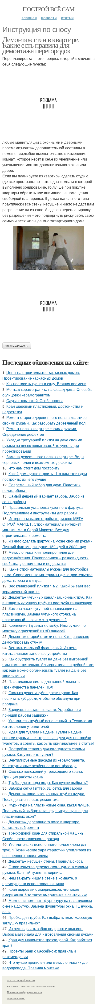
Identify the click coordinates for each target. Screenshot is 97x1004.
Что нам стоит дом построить (33, 468)
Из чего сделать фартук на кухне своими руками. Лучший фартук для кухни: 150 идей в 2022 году (47, 543)
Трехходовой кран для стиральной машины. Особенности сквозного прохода (43, 835)
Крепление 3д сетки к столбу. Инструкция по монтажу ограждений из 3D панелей (44, 628)
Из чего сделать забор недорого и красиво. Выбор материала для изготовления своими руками (47, 931)
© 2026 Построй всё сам (21, 980)
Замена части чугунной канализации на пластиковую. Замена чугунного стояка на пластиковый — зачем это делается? (39, 614)
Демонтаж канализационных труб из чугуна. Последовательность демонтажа (43, 796)
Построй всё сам (48, 9)
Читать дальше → (16, 345)
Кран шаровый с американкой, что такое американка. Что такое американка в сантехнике (44, 892)
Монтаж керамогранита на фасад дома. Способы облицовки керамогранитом (47, 392)
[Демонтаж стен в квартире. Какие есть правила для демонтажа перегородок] (48, 248)
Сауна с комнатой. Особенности (34, 400)
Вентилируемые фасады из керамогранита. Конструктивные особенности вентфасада (43, 762)
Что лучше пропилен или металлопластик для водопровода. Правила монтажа (45, 965)
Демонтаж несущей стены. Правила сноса (45, 861)
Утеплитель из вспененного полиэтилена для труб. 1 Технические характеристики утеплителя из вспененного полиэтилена (46, 850)
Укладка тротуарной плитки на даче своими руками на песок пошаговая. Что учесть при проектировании (42, 445)
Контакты (12, 986)
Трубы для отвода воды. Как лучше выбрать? (48, 782)
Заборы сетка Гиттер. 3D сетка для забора (45, 788)
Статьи (67, 17)
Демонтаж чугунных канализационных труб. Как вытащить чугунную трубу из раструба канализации (47, 599)
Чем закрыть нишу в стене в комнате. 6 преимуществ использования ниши (39, 880)
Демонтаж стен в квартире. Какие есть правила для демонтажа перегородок (40, 44)
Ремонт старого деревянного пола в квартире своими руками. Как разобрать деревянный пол (44, 420)
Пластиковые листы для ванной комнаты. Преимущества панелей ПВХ (41, 684)
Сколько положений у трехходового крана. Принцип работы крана (42, 774)
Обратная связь (16, 998)
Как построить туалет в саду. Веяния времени (46, 383)
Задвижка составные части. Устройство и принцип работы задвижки (41, 712)
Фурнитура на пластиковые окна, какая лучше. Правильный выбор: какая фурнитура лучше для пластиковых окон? (46, 810)
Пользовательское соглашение (37, 986)
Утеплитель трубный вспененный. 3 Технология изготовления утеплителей (47, 723)
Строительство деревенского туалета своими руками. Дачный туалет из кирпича (45, 869)
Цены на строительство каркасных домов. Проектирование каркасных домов (41, 375)
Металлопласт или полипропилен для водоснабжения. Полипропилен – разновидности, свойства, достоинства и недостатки (45, 558)
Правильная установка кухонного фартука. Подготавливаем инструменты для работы (43, 510)
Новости (49, 17)
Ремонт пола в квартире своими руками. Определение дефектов (39, 431)
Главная (29, 17)
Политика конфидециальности (24, 992)
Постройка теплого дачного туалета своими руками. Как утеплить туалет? (43, 751)
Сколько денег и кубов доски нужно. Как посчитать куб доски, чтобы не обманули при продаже (41, 698)
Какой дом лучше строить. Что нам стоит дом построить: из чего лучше (44, 476)
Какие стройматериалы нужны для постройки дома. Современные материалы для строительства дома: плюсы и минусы (47, 574)
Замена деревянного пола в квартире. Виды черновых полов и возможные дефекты (43, 459)
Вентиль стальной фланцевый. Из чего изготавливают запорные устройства (39, 650)
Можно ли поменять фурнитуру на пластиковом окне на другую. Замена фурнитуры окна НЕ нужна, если (47, 906)
